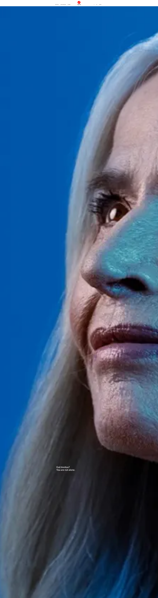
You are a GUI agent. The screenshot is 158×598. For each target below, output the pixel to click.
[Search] (94, 4)
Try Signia (69, 4)
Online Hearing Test (63, 4)
